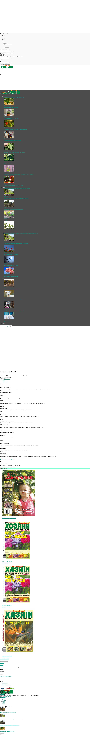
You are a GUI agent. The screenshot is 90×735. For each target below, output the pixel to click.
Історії (12, 97)
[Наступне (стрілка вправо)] (1, 734)
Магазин (3, 42)
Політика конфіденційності (6, 685)
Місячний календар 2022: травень (11, 265)
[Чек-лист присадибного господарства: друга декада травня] (9, 195)
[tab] (46, 380)
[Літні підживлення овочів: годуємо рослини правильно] (9, 126)
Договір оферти (6, 47)
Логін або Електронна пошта (5, 667)
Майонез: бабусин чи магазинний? (11, 107)
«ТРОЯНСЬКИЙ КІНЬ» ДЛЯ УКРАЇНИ (12, 140)
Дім (2, 96)
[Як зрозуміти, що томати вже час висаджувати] (9, 206)
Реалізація (3, 38)
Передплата (4, 700)
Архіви (3, 702)
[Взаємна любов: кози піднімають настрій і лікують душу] (9, 297)
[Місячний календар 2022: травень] (9, 262)
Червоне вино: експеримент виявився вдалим (13, 185)
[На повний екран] (2, 733)
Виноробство (7, 142)
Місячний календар (35, 233)
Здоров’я (9, 97)
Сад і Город (3, 187)
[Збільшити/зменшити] (3, 733)
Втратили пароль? (9, 676)
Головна (3, 95)
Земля (21, 188)
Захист (19, 188)
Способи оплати (5, 683)
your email (10, 57)
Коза (5, 319)
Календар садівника (28, 233)
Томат (27, 188)
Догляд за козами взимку (9, 321)
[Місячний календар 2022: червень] (9, 251)
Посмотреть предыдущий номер (7, 459)
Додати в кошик (3, 378)
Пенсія (18, 97)
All (4, 97)
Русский (3, 704)
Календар (3, 232)
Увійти (3, 40)
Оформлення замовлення (8, 44)
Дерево (14, 188)
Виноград (5, 161)
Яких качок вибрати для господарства (12, 288)
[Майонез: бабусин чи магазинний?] (9, 104)
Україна (23, 97)
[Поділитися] (1, 733)
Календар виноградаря (8, 233)
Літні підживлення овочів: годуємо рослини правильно (15, 129)
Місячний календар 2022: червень (11, 254)
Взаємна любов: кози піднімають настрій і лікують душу (15, 299)
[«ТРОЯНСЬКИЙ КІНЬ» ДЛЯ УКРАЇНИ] (9, 137)
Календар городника (15, 233)
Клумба (23, 188)
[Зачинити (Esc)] (0, 733)
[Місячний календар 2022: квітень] (9, 273)
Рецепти (20, 97)
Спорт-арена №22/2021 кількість (5, 377)
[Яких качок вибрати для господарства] (9, 286)
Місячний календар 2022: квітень (11, 276)
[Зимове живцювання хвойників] (9, 228)
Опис (3, 380)
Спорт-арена (7, 326)
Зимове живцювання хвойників (10, 230)
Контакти (3, 39)
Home (1, 326)
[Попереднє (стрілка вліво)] (0, 734)
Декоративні (11, 188)
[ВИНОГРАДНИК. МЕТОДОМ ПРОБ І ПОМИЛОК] (9, 150)
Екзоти (16, 188)
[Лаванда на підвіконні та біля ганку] (9, 115)
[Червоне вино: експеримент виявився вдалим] (9, 182)
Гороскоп (6, 97)
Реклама (3, 35)
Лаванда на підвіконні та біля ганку (11, 118)
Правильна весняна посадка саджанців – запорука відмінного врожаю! (18, 174)
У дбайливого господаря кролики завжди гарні (13, 310)
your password (11, 51)
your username (11, 50)
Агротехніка (7, 188)
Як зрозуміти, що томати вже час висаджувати (13, 209)
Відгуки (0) (4, 381)
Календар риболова (22, 233)
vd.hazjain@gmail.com (7, 696)
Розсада (25, 188)
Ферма (3, 278)
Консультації (15, 97)
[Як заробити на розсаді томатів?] (9, 217)
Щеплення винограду (8, 163)
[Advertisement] (20, 73)
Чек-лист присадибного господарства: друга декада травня (16, 198)
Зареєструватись (3, 676)
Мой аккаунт (6, 43)
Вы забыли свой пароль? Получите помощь (7, 53)
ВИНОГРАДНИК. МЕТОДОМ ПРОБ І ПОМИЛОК (14, 152)
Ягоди (29, 188)
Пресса (3, 326)
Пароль (1, 669)
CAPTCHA (2, 671)
